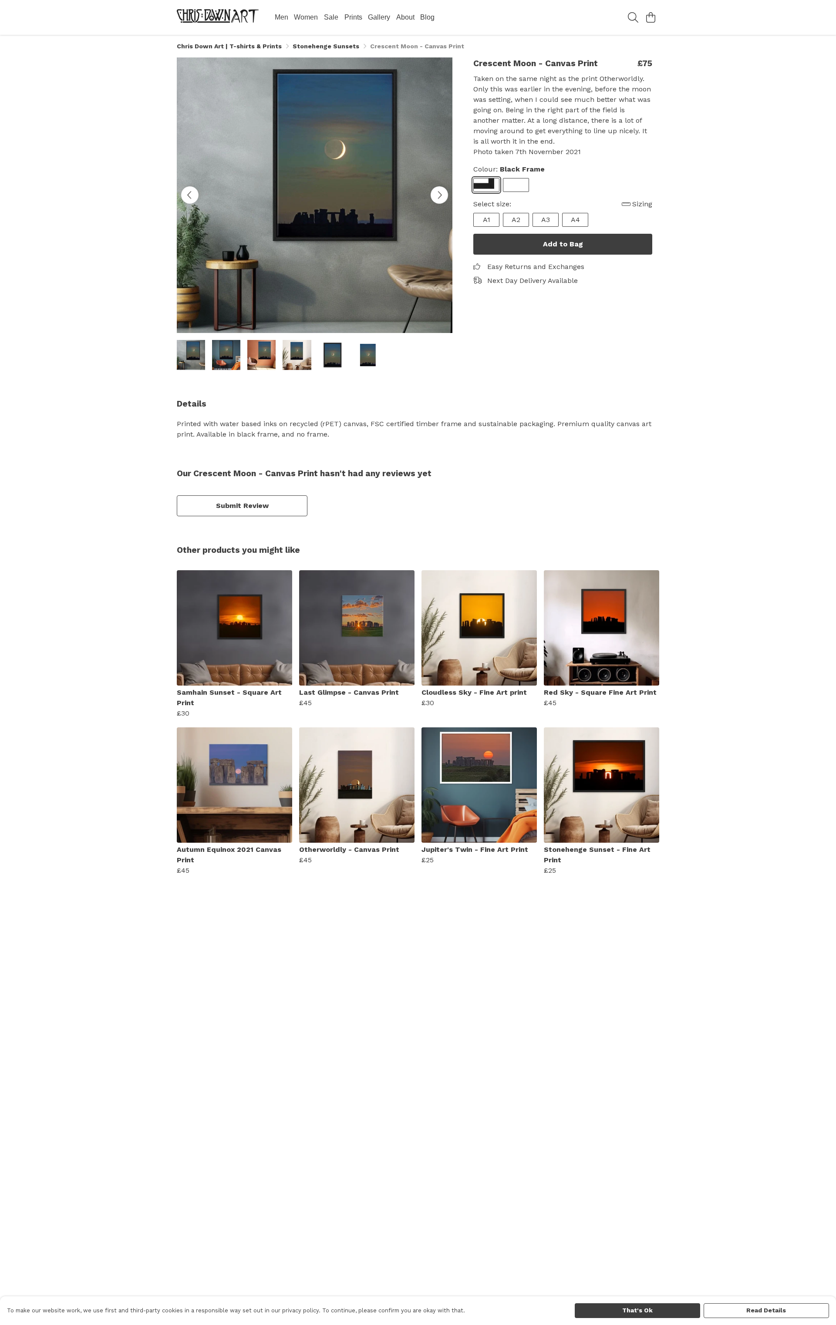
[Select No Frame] (516, 185)
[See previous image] (190, 195)
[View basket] (650, 17)
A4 (575, 219)
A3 (545, 219)
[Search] (633, 17)
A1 (486, 219)
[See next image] (439, 195)
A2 (516, 219)
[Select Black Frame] (486, 185)
